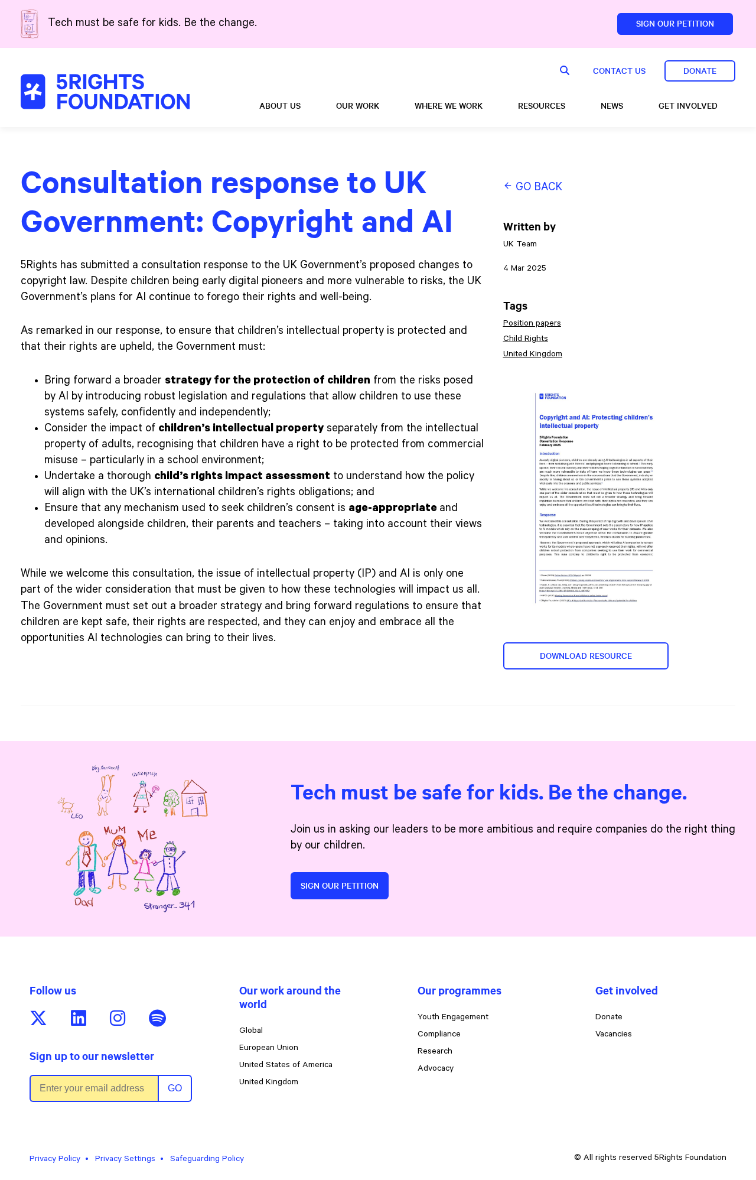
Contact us (619, 71)
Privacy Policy (55, 1160)
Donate (699, 71)
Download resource (586, 656)
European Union (268, 1049)
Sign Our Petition (675, 23)
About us (280, 105)
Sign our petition (340, 885)
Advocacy (436, 1069)
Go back (537, 188)
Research (435, 1052)
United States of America (286, 1066)
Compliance (439, 1035)
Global (251, 1031)
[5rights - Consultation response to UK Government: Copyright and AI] (105, 91)
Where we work (449, 105)
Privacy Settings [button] (125, 1160)
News (612, 105)
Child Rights (525, 339)
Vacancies (613, 1035)
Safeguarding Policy (207, 1160)
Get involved (688, 105)
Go (175, 1088)
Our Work (357, 105)
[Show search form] (564, 71)
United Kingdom (532, 355)
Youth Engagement (453, 1018)
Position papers (532, 324)
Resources (541, 105)
